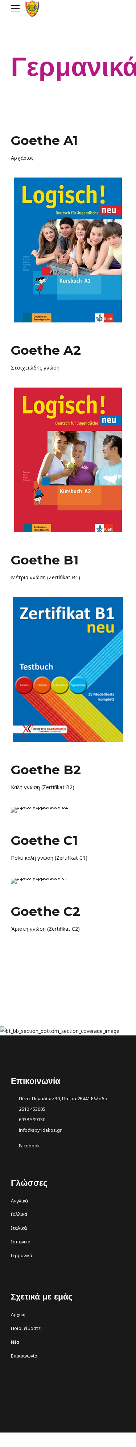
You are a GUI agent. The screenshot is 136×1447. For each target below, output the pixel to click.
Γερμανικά (21, 1255)
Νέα (15, 1342)
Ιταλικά (19, 1228)
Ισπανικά (20, 1242)
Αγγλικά (19, 1201)
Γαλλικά (19, 1214)
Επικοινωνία (24, 1356)
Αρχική (18, 1315)
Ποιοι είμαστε (26, 1328)
